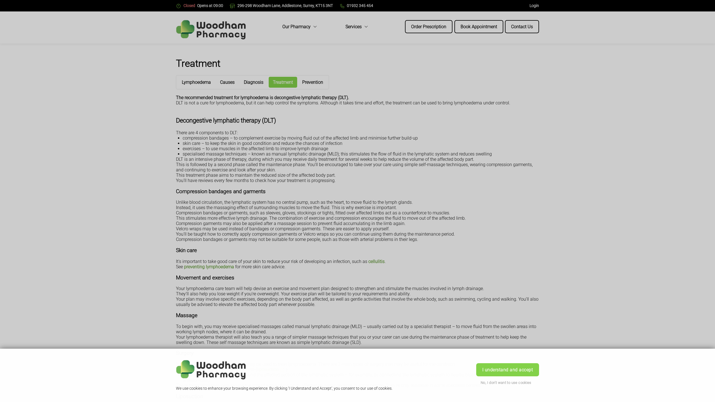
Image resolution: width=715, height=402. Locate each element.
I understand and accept (507, 369)
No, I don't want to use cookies (506, 383)
